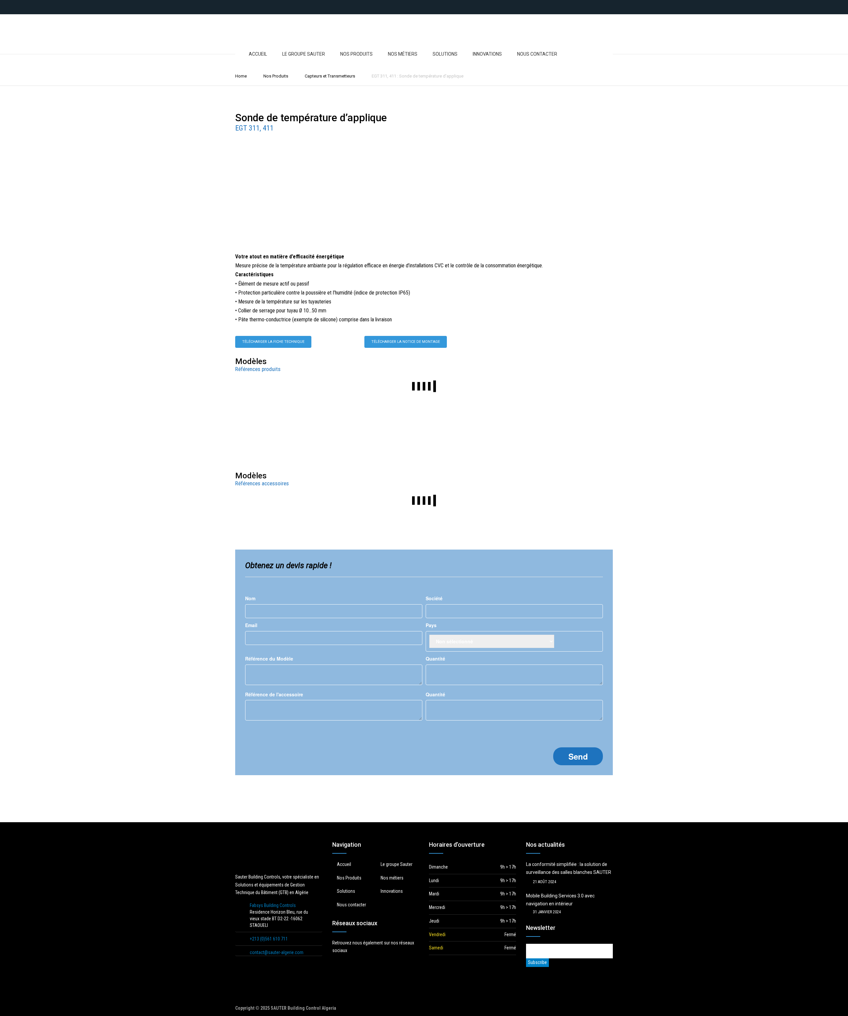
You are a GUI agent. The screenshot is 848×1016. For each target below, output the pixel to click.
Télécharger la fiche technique (273, 342)
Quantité (435, 658)
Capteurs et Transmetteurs (330, 76)
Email (251, 625)
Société (434, 598)
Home (241, 76)
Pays (431, 625)
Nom (250, 598)
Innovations (487, 54)
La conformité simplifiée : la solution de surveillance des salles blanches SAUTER (568, 868)
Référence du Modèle (269, 658)
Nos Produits (356, 54)
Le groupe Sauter (303, 54)
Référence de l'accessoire (274, 694)
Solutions (445, 54)
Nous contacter (537, 54)
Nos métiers (402, 54)
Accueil (258, 54)
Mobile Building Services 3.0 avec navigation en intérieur (560, 899)
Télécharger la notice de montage (405, 342)
